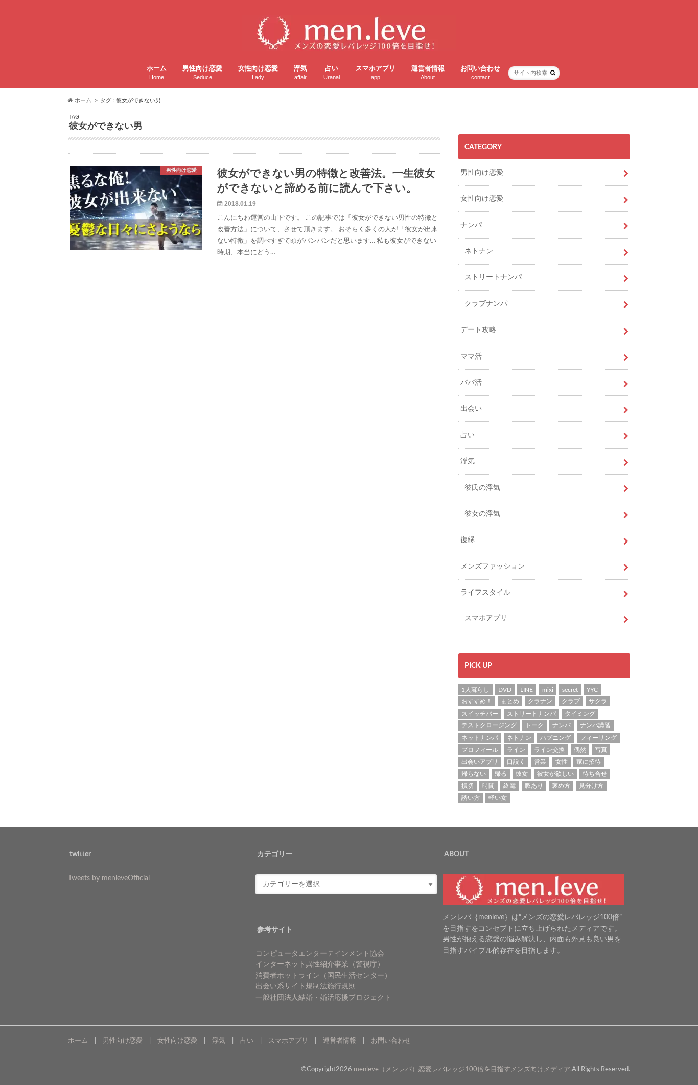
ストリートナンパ (493, 277)
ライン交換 (549, 750)
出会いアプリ (479, 762)
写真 (601, 750)
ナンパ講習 (595, 725)
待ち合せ (595, 774)
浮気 (300, 72)
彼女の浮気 (482, 513)
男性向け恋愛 (202, 72)
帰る (501, 774)
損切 (467, 786)
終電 (509, 786)
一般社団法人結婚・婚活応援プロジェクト (323, 997)
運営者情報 (428, 72)
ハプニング (555, 738)
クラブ (571, 701)
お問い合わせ (480, 72)
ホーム (157, 72)
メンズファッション (492, 566)
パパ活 (471, 382)
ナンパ (471, 225)
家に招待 (588, 762)
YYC (592, 690)
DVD (504, 690)
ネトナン (478, 251)
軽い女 (497, 798)
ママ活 (471, 356)
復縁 (467, 540)
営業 (540, 762)
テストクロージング (489, 725)
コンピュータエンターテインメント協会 (319, 953)
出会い (471, 408)
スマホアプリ (375, 72)
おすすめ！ (476, 701)
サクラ (598, 701)
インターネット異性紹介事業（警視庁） (319, 964)
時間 (488, 786)
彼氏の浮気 (482, 487)
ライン (516, 750)
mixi (547, 690)
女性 (561, 762)
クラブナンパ (485, 304)
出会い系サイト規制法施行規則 (305, 986)
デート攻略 (478, 330)
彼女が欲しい (555, 774)
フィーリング (598, 738)
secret (570, 690)
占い (331, 72)
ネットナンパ (479, 738)
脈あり (534, 786)
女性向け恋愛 (258, 72)
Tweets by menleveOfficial (109, 878)
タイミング (580, 714)
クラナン (540, 701)
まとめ (510, 701)
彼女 (522, 774)
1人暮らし (475, 690)
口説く (516, 762)
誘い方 (470, 798)
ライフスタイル (485, 592)
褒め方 (561, 786)
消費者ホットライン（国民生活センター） (323, 975)
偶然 (580, 750)
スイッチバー (479, 714)
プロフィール (479, 750)
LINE (526, 690)
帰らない (473, 774)
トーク (534, 725)
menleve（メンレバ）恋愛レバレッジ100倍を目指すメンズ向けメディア (462, 1069)
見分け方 (591, 786)
